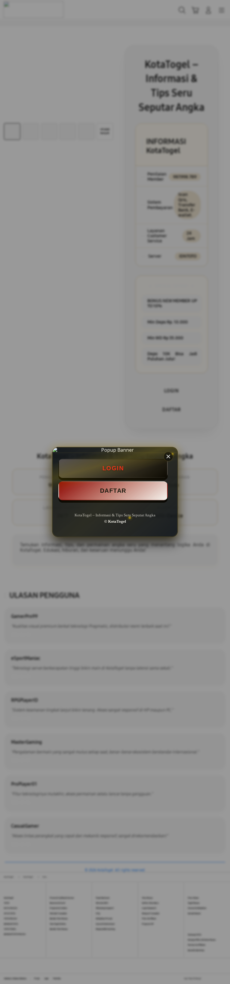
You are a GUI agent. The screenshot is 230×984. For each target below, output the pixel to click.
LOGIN (113, 468)
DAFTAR (113, 490)
